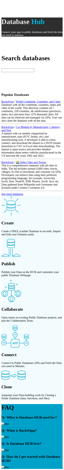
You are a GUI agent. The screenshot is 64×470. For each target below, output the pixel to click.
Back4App (7, 101)
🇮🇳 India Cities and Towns (31, 162)
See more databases (12, 194)
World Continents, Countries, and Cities (38, 101)
